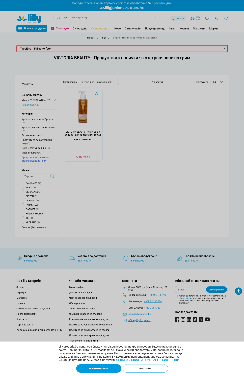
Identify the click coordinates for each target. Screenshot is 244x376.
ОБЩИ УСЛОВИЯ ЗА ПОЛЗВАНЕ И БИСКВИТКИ (147, 360)
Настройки (145, 368)
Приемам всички (98, 368)
